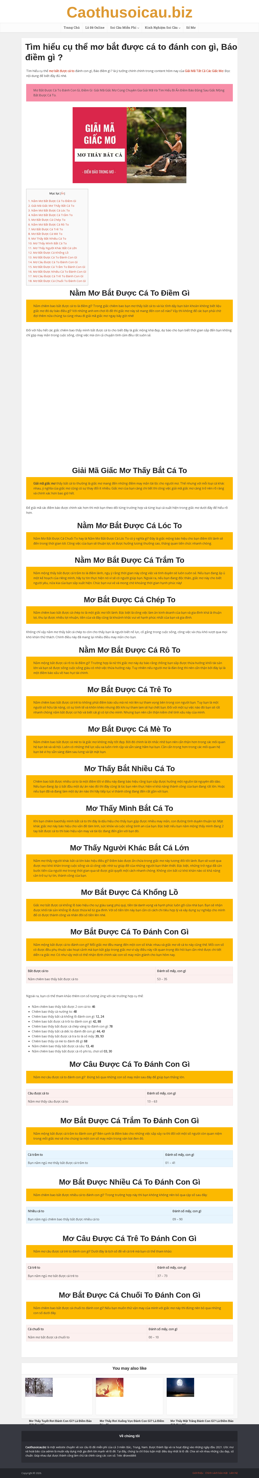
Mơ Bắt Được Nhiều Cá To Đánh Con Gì (57, 271)
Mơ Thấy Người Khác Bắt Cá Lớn (52, 248)
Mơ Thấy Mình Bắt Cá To (47, 243)
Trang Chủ (72, 27)
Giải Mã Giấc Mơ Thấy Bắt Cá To (51, 205)
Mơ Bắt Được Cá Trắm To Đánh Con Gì (56, 267)
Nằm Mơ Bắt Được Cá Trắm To (50, 215)
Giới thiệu (197, 1473)
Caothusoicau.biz (130, 12)
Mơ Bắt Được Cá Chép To (46, 220)
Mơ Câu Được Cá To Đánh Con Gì (53, 262)
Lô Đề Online (94, 27)
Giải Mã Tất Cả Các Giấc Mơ (204, 71)
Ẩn (62, 193)
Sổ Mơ (190, 27)
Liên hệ (233, 1473)
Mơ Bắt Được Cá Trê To (45, 229)
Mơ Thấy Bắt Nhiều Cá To (47, 238)
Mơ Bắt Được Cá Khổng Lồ (48, 252)
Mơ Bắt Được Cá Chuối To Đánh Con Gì (57, 281)
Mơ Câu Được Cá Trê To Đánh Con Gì (55, 276)
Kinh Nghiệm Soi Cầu (161, 27)
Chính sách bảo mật (216, 1473)
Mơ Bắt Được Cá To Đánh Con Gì (52, 257)
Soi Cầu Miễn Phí (123, 27)
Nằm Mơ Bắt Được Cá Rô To (48, 224)
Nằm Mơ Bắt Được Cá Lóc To (49, 210)
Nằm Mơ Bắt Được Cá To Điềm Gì (52, 201)
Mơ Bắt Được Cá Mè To (45, 234)
